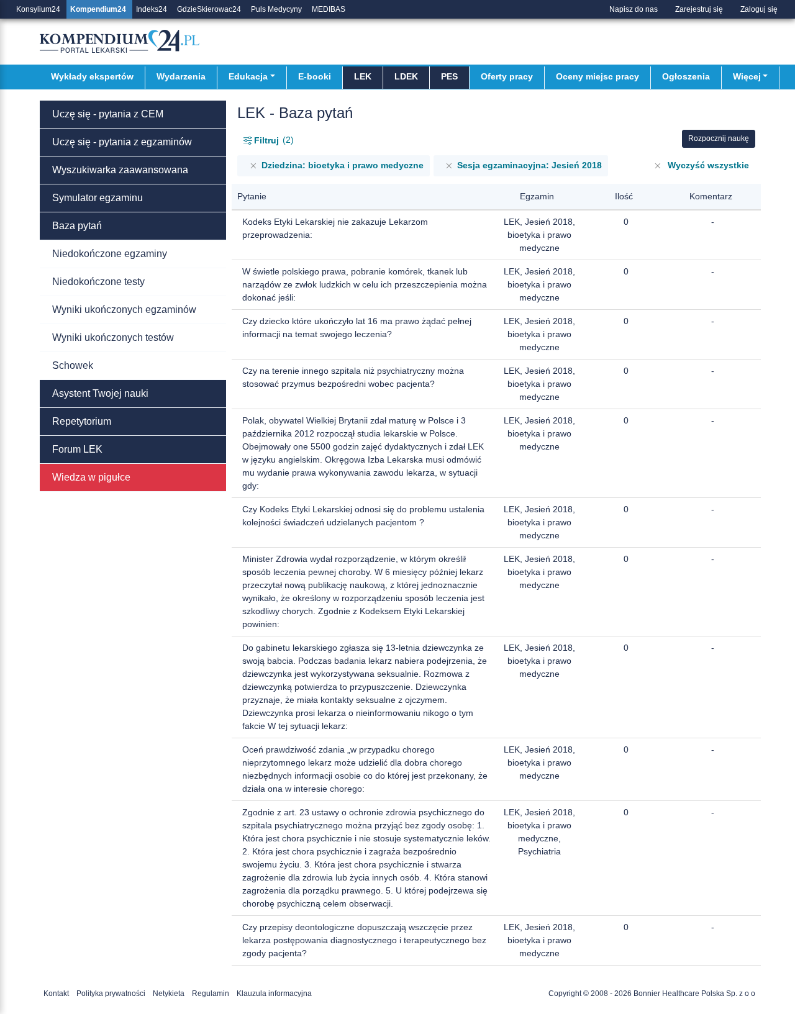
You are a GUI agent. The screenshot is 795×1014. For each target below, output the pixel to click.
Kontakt (56, 993)
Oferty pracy (507, 76)
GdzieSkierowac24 (209, 9)
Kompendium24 (98, 9)
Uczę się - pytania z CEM (107, 114)
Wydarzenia (181, 76)
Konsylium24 (38, 9)
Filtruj (272, 140)
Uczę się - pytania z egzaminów (122, 142)
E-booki (314, 76)
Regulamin (210, 993)
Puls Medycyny (276, 9)
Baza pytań (77, 225)
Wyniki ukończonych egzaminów (124, 309)
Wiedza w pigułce (91, 477)
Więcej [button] (747, 76)
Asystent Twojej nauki (100, 393)
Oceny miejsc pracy (597, 76)
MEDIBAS (328, 9)
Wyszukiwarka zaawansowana (120, 170)
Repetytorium (81, 421)
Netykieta (168, 993)
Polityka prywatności (110, 993)
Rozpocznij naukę (718, 138)
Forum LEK (77, 449)
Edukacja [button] (248, 76)
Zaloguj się (759, 9)
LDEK (406, 76)
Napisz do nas (633, 9)
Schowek (72, 365)
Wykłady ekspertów (92, 76)
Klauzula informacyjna (274, 993)
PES (449, 76)
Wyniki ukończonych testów (113, 337)
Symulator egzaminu (97, 197)
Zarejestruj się (699, 9)
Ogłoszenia (686, 76)
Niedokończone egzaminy (109, 253)
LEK (362, 76)
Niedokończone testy (98, 281)
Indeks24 (151, 9)
